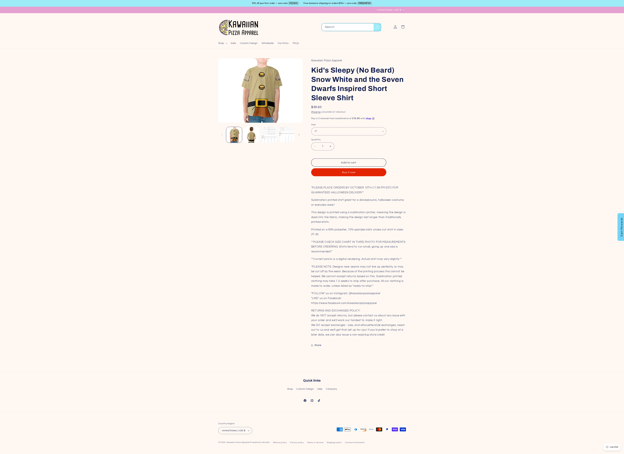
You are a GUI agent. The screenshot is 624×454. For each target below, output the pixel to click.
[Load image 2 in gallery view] (251, 135)
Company (331, 389)
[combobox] (351, 27)
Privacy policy (297, 442)
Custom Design (305, 389)
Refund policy (280, 442)
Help (320, 389)
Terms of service (315, 442)
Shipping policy (334, 442)
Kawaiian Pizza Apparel (238, 442)
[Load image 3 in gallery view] (269, 135)
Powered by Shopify (260, 442)
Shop (290, 389)
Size (313, 125)
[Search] (377, 27)
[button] (222, 43)
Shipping (316, 112)
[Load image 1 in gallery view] (234, 135)
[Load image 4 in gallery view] (286, 135)
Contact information (355, 442)
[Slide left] (221, 134)
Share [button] (317, 345)
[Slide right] (299, 134)
